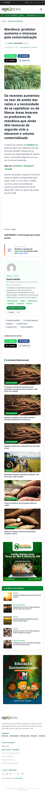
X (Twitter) (12, 60)
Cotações (41, 736)
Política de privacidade (10, 763)
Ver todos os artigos (16, 308)
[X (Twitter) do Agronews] (34, 2)
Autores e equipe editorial (11, 753)
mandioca (30, 145)
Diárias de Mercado (15, 21)
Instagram (28, 166)
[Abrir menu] (41, 9)
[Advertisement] (22, 211)
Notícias (5, 736)
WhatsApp (12, 56)
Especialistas (24, 736)
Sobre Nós (5, 746)
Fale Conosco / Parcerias (10, 750)
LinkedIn (11, 312)
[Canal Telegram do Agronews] (42, 2)
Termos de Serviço (8, 760)
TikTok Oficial (18, 778)
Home (4, 21)
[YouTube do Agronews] (32, 2)
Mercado (34, 736)
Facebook (25, 56)
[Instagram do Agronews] (26, 2)
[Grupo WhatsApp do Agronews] (40, 2)
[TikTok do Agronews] (37, 2)
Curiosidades (14, 736)
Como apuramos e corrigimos (28, 47)
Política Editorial (7, 756)
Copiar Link (25, 60)
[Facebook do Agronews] (29, 2)
